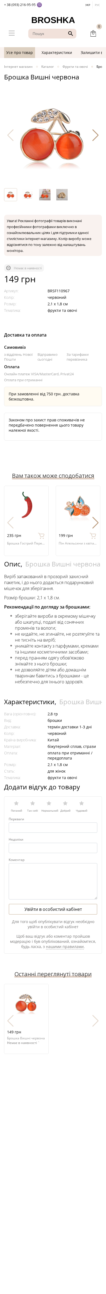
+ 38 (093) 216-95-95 (20, 4)
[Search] (69, 34)
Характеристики (57, 52)
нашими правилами (65, 946)
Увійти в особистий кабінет (53, 909)
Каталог (47, 66)
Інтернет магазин (18, 66)
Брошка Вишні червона (62, 563)
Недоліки (16, 839)
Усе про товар (19, 52)
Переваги (16, 819)
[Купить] (41, 535)
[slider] (53, 805)
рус (97, 5)
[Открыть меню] (11, 33)
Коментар (16, 859)
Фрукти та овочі (75, 66)
